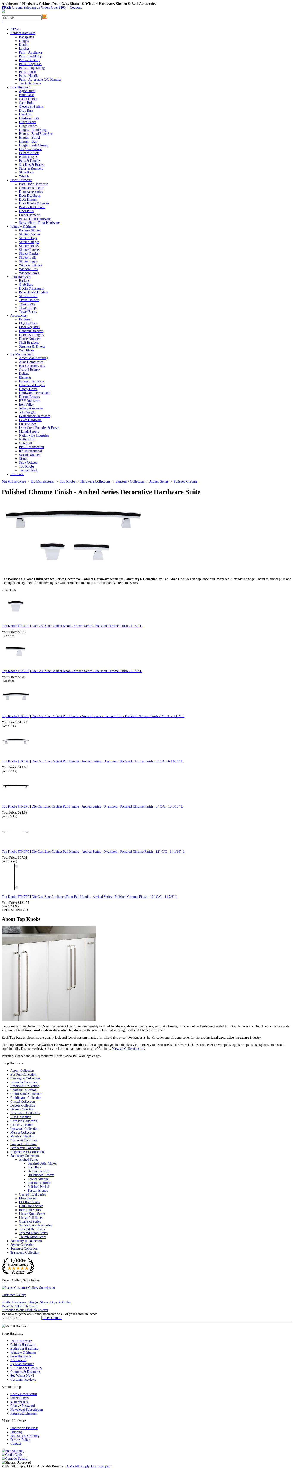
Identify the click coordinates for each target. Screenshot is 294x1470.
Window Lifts (28, 269)
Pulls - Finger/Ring (32, 68)
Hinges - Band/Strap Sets (36, 133)
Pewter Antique (38, 1179)
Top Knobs (26, 466)
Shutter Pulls (27, 257)
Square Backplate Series (35, 1225)
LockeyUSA (27, 424)
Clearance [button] (17, 474)
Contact (15, 1443)
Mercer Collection (22, 1132)
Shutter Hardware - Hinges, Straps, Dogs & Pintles (36, 1302)
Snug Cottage (28, 462)
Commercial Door (31, 188)
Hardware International (34, 393)
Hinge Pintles (28, 126)
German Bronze (38, 1171)
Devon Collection (22, 1109)
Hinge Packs (27, 122)
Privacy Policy (20, 1439)
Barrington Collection (25, 1078)
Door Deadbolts (30, 195)
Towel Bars (27, 304)
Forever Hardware (31, 381)
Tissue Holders (29, 300)
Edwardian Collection (25, 1113)
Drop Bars (26, 110)
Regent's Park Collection (27, 1152)
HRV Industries (29, 400)
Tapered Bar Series (32, 1229)
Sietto (23, 458)
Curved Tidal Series (32, 1194)
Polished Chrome (39, 1183)
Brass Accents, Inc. (32, 366)
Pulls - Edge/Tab (30, 64)
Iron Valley (26, 404)
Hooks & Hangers (31, 288)
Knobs (23, 44)
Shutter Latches (29, 249)
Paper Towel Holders (33, 292)
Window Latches (30, 265)
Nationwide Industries (34, 435)
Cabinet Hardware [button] (22, 33)
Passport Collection (23, 1144)
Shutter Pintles (29, 253)
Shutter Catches (29, 234)
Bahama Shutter (30, 230)
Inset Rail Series (30, 1210)
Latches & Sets (29, 153)
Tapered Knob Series (33, 1233)
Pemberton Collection (25, 1148)
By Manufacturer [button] (22, 354)
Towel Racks (28, 311)
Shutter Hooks (29, 246)
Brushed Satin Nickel (42, 1163)
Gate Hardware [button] (20, 87)
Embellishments (29, 215)
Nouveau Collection (24, 1140)
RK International (30, 451)
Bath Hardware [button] (20, 277)
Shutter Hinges (29, 242)
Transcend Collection (24, 1252)
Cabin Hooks (28, 99)
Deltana (24, 373)
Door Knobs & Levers (34, 203)
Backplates (26, 37)
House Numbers (30, 338)
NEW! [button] (14, 29)
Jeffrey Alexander (31, 408)
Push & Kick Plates (32, 207)
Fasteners (25, 319)
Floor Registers (29, 327)
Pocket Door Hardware (35, 219)
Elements (25, 377)
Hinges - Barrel (29, 137)
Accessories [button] (18, 315)
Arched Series (28, 1159)
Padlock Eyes (28, 157)
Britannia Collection (24, 1082)
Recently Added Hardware (20, 1306)
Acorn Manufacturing (33, 358)
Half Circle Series (31, 1206)
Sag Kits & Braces (31, 164)
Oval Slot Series (30, 1221)
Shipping (16, 1432)
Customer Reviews (23, 1379)
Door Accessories (31, 191)
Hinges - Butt (28, 141)
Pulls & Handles (30, 160)
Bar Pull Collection (23, 1074)
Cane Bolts (26, 102)
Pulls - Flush (27, 72)
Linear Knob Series (32, 1214)
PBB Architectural (31, 447)
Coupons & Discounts (25, 1371)
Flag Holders (28, 323)
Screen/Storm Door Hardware (39, 222)
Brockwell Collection (24, 1086)
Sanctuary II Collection (26, 1241)
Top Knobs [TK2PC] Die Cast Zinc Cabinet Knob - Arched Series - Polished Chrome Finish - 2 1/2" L (72, 671)
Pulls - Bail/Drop (30, 56)
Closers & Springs (31, 106)
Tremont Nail (28, 470)
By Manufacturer (22, 1364)
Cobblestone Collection (26, 1094)
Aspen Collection (22, 1070)
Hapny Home (28, 389)
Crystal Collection (22, 1101)
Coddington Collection (25, 1097)
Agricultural (27, 91)
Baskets (24, 280)
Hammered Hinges (32, 385)
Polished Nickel (38, 1186)
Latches (24, 48)
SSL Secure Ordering (24, 1436)
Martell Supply (29, 431)
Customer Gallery (14, 1295)
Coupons (76, 7)
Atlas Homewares (31, 362)
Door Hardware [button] (21, 180)
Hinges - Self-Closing (33, 145)
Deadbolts (26, 114)
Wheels (24, 176)
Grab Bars (26, 284)
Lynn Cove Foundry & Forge (39, 427)
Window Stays (29, 273)
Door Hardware (21, 1341)
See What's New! (22, 1375)
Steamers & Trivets (32, 346)
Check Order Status (23, 1394)
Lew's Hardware (30, 420)
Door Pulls (26, 211)
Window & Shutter (23, 1352)
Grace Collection (21, 1125)
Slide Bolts (26, 172)
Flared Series (28, 1198)
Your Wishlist (19, 1402)
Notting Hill (27, 439)
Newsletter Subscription (26, 1409)
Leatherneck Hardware (34, 416)
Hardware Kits (29, 118)
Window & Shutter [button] (23, 226)
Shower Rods (28, 296)
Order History (19, 1398)
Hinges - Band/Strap (33, 130)
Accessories (18, 1360)
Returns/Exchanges (23, 1413)
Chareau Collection (23, 1090)
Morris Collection (22, 1136)
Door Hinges (28, 199)
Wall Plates (26, 350)
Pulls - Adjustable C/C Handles (40, 79)
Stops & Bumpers (31, 168)
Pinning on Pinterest (24, 1428)
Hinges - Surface (30, 149)
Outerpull (25, 443)
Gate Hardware (20, 1356)
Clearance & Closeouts (26, 1368)
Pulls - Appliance (30, 52)
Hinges (24, 41)
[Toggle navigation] (3, 13)
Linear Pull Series (31, 1217)
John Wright (27, 412)
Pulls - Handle (28, 75)
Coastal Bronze (29, 369)
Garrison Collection (23, 1121)
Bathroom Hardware (24, 1348)
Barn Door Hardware (33, 184)
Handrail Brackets (31, 331)
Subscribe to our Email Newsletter (25, 1310)
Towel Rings (27, 308)
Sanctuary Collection (24, 1155)
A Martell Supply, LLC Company (89, 1466)
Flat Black (35, 1167)
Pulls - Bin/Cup (29, 60)
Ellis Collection (20, 1117)
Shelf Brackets (29, 342)
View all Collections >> (128, 1048)
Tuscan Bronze (38, 1190)
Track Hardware (30, 83)
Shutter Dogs (28, 238)
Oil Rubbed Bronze (41, 1175)
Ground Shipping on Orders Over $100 (34, 7)
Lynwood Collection (24, 1128)
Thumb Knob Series (32, 1237)
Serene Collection (22, 1244)
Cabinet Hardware (22, 1344)
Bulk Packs (26, 95)
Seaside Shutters (30, 455)
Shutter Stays (28, 261)
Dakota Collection (22, 1105)
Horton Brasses (29, 397)
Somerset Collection (24, 1248)
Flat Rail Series (29, 1202)
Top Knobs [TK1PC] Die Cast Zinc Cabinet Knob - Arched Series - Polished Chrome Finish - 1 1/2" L (72, 626)
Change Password (22, 1405)
